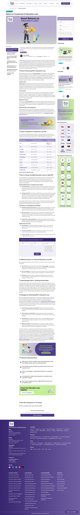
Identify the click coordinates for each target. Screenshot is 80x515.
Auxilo (21, 159)
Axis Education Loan (29, 481)
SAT (43, 449)
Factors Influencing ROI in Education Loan (12, 50)
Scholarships (22, 3)
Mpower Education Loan (30, 488)
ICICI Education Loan (29, 479)
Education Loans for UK (14, 477)
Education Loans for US (14, 474)
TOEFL (39, 449)
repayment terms (29, 101)
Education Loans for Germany (15, 483)
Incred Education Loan (30, 494)
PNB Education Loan (29, 505)
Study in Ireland (60, 485)
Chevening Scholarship (46, 474)
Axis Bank (21, 149)
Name (23, 243)
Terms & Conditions (50, 429)
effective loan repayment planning (48, 301)
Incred (21, 162)
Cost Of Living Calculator (37, 444)
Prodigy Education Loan (30, 485)
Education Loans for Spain (14, 496)
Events (60, 438)
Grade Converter (57, 443)
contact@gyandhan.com (13, 459)
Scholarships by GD (53, 438)
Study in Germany (61, 483)
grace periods (45, 266)
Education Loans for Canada (15, 479)
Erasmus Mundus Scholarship (47, 477)
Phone (47, 243)
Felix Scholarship (44, 492)
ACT (50, 449)
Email (35, 243)
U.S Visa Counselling (64, 436)
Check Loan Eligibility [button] (71, 511)
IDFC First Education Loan (30, 483)
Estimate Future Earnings (61, 444)
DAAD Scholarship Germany (47, 483)
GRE (31, 449)
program (46, 96)
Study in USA (60, 474)
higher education (27, 61)
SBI (20, 143)
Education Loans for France (15, 488)
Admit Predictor (48, 443)
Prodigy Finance (23, 169)
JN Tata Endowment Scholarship (48, 485)
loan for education (36, 73)
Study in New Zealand (62, 488)
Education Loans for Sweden (15, 502)
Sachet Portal (59, 430)
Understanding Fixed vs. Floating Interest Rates (12, 66)
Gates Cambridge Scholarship (47, 488)
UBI (20, 146)
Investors (32, 430)
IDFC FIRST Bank (23, 154)
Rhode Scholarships (45, 479)
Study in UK (59, 477)
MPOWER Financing (23, 167)
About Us (32, 429)
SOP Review (32, 443)
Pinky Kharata (26, 55)
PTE (46, 449)
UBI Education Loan (29, 477)
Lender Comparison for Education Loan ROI (11, 53)
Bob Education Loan (29, 498)
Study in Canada (60, 479)
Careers (53, 430)
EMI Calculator (40, 443)
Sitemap (48, 430)
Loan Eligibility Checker (49, 444)
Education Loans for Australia (15, 481)
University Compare (66, 443)
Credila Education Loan (30, 490)
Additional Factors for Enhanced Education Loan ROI (12, 62)
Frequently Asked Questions (10, 73)
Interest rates (21, 83)
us (36, 339)
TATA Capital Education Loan (31, 501)
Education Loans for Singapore (15, 493)
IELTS (35, 449)
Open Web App (65, 118)
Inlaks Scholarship (45, 481)
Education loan (23, 52)
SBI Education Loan (29, 474)
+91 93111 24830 (12, 460)
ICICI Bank (22, 151)
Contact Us (38, 429)
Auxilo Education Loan (29, 496)
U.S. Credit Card (45, 436)
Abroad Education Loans (35, 436)
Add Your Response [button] (37, 415)
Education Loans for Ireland (15, 485)
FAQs (37, 430)
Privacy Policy (59, 429)
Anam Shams (39, 56)
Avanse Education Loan (30, 492)
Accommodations (55, 436)
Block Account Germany (42, 438)
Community (51, 3)
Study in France (60, 490)
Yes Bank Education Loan (30, 503)
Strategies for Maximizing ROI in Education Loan (12, 70)
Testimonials (42, 430)
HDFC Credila (22, 157)
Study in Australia (61, 481)
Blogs (40, 3)
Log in (57, 3)
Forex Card (32, 438)
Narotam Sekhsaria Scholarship (47, 490)
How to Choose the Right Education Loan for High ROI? (12, 57)
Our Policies (66, 429)
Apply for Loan (66, 3)
